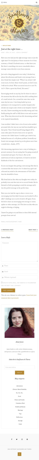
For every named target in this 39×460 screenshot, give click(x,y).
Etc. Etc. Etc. (19, 393)
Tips (20, 414)
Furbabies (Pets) (20, 403)
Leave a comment (22, 52)
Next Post (33, 229)
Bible (3, 221)
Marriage (20, 410)
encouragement (12, 221)
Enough (20, 421)
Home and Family (19, 400)
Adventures (19, 386)
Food (19, 396)
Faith (20, 424)
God (20, 221)
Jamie (2, 52)
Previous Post (8, 229)
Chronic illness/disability (19, 389)
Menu (5, 2)
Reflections (7, 45)
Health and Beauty (20, 407)
